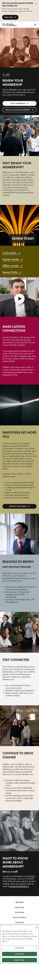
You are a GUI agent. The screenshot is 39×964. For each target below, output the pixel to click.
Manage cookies (19, 954)
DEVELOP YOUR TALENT (17, 506)
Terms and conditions (19, 917)
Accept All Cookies (19, 960)
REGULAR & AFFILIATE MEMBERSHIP (17, 110)
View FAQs (8, 17)
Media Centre (19, 907)
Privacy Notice (19, 912)
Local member (9, 252)
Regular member (10, 259)
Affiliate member (10, 265)
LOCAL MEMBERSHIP (18, 103)
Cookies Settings (19, 948)
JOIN (8, 74)
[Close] (36, 927)
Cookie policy (19, 922)
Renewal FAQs (9, 272)
